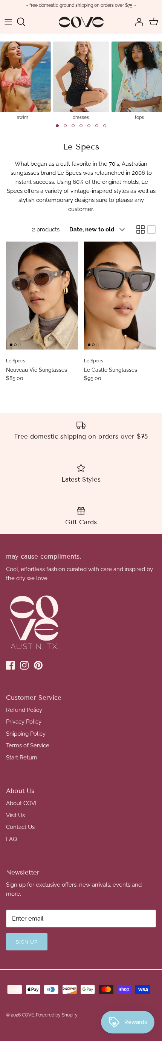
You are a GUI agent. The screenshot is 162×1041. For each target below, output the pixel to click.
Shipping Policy (26, 733)
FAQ (11, 839)
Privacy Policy (23, 721)
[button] (57, 125)
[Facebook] (10, 665)
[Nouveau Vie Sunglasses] (42, 296)
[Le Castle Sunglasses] (120, 296)
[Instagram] (24, 665)
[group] (81, 80)
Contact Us (20, 827)
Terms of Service (27, 745)
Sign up (27, 942)
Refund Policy (24, 710)
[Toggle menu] (8, 22)
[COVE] (81, 22)
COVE (28, 1015)
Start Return (21, 757)
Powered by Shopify (57, 1015)
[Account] (137, 22)
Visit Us (15, 815)
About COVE (22, 803)
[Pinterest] (38, 665)
